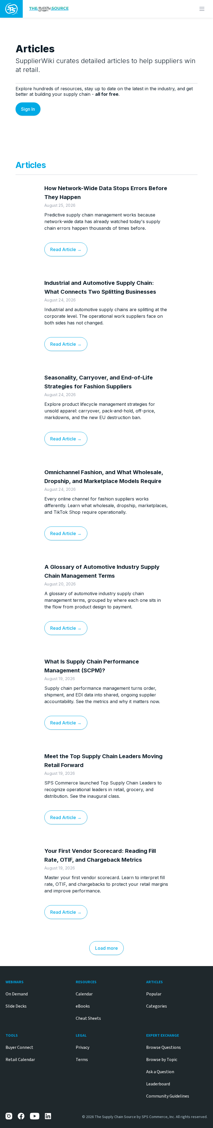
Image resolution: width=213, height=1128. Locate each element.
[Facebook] (21, 1116)
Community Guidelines (167, 1096)
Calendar (84, 994)
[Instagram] (9, 1116)
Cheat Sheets (88, 1018)
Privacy (82, 1047)
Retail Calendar (20, 1060)
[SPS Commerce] (11, 9)
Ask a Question (160, 1072)
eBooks (83, 1006)
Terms (82, 1060)
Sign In (28, 109)
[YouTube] (34, 1116)
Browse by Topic (161, 1060)
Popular (153, 994)
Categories (156, 1006)
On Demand (17, 994)
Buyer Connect (19, 1047)
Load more (106, 948)
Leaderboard (158, 1084)
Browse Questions (163, 1047)
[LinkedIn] (48, 1116)
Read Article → (66, 249)
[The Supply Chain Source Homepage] (82, 8)
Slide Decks (16, 1006)
